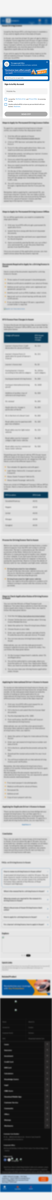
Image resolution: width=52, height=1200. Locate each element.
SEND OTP (26, 114)
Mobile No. (11, 91)
